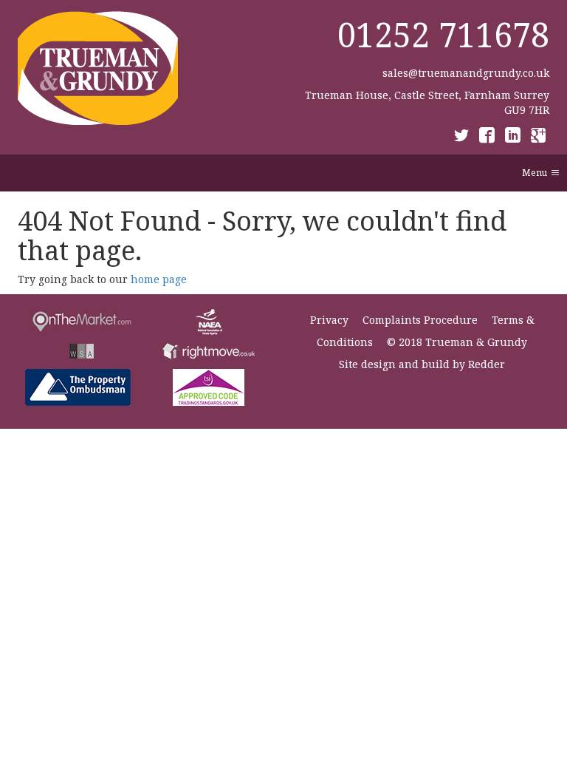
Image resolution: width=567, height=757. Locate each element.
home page (159, 279)
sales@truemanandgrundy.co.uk (465, 73)
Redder (486, 364)
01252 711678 (443, 34)
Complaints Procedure (420, 320)
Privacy (329, 320)
